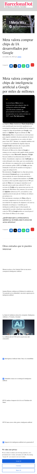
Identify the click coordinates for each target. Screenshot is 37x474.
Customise (18, 465)
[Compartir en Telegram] (27, 66)
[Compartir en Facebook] (19, 66)
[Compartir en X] (15, 66)
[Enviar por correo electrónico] (32, 65)
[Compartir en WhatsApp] (23, 66)
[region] (18, 460)
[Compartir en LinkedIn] (11, 66)
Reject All (18, 470)
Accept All (18, 461)
